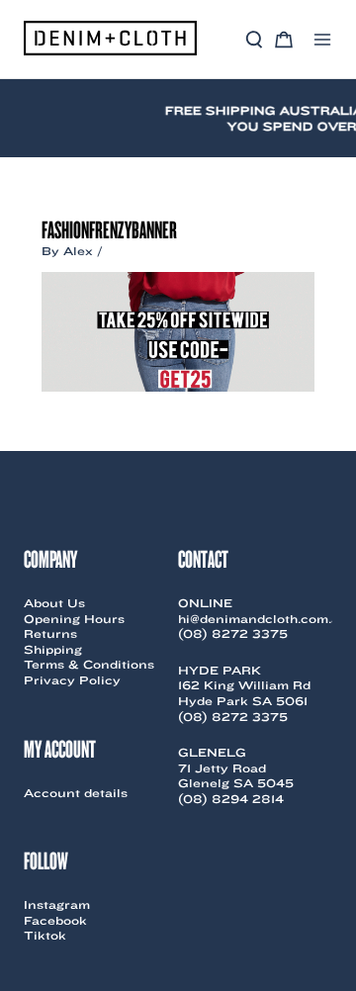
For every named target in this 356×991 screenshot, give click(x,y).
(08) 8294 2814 (231, 798)
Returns (50, 633)
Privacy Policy (72, 680)
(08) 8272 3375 (233, 633)
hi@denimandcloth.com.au (263, 618)
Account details (76, 792)
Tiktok (45, 935)
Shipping (53, 649)
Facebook (55, 920)
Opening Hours (74, 618)
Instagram (57, 904)
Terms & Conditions (89, 664)
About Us (54, 602)
